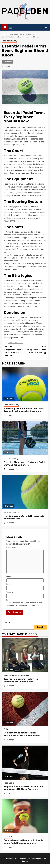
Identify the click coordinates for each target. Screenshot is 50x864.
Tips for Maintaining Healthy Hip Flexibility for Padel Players (21, 680)
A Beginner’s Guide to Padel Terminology (36, 350)
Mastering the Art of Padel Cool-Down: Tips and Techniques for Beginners (24, 409)
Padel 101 (8, 837)
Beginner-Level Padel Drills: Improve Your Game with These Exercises (23, 787)
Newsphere (36, 858)
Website (9, 592)
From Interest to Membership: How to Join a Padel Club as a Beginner (23, 841)
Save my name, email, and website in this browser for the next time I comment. (24, 604)
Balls (6, 729)
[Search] (46, 27)
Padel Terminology (9, 41)
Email (9, 584)
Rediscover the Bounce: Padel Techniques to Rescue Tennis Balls (22, 734)
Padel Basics (9, 783)
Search (6, 622)
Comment (11, 547)
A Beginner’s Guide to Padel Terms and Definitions (13, 351)
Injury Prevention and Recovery (16, 675)
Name (9, 576)
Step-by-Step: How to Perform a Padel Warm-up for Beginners (24, 463)
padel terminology (15, 342)
